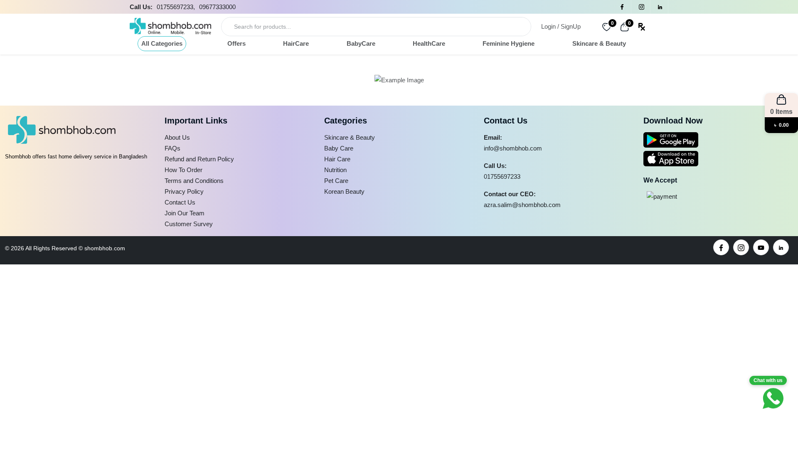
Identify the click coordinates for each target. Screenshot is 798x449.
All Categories (161, 43)
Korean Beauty (344, 191)
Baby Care (338, 148)
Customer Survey (189, 223)
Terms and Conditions (194, 180)
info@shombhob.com (513, 148)
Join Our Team (184, 213)
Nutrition (335, 169)
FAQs (172, 148)
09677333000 (217, 6)
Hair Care (337, 159)
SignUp (571, 26)
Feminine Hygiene (508, 43)
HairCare (296, 43)
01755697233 (502, 176)
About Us (177, 137)
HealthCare (429, 43)
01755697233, (176, 6)
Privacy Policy (184, 191)
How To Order (183, 169)
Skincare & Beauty (599, 43)
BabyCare (361, 43)
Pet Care (336, 180)
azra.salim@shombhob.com (522, 204)
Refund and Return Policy (199, 159)
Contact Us (180, 202)
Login (548, 26)
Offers (236, 43)
